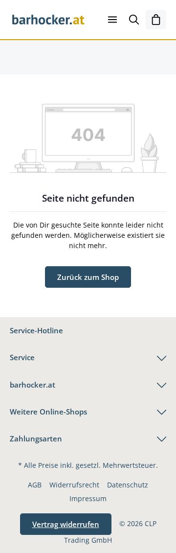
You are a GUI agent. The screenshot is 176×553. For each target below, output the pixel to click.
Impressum (88, 498)
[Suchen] (134, 19)
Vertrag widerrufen (65, 524)
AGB (35, 484)
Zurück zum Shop (88, 277)
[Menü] (112, 19)
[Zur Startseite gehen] (48, 19)
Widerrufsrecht (74, 484)
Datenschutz (127, 484)
